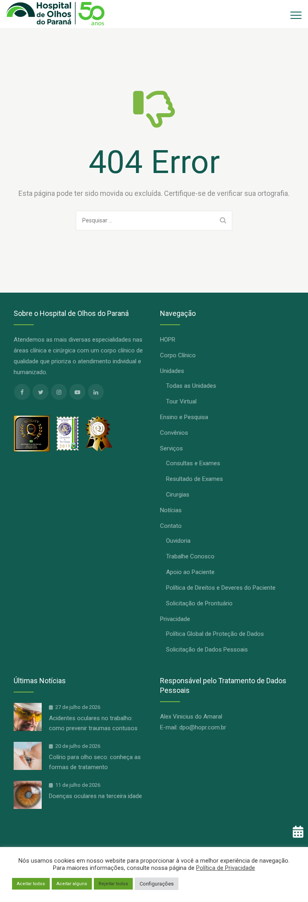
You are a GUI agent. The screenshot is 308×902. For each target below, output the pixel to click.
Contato (171, 525)
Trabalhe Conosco (190, 556)
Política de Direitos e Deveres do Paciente (221, 587)
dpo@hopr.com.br (202, 727)
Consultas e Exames (193, 463)
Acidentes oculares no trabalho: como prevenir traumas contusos (93, 723)
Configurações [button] (157, 884)
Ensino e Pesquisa (184, 417)
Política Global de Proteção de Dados (215, 633)
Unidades (172, 371)
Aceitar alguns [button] (72, 883)
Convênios (174, 432)
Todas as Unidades (191, 385)
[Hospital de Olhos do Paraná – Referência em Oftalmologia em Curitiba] (55, 14)
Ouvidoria (178, 540)
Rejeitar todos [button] (113, 883)
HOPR (167, 339)
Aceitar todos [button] (31, 883)
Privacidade (175, 619)
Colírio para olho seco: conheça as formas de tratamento (95, 762)
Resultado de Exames (194, 479)
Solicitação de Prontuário (199, 603)
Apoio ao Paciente (190, 572)
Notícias (171, 510)
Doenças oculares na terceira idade (95, 796)
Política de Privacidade (225, 867)
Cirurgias (177, 494)
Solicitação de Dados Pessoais (207, 649)
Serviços (171, 448)
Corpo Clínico (178, 355)
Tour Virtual (181, 401)
